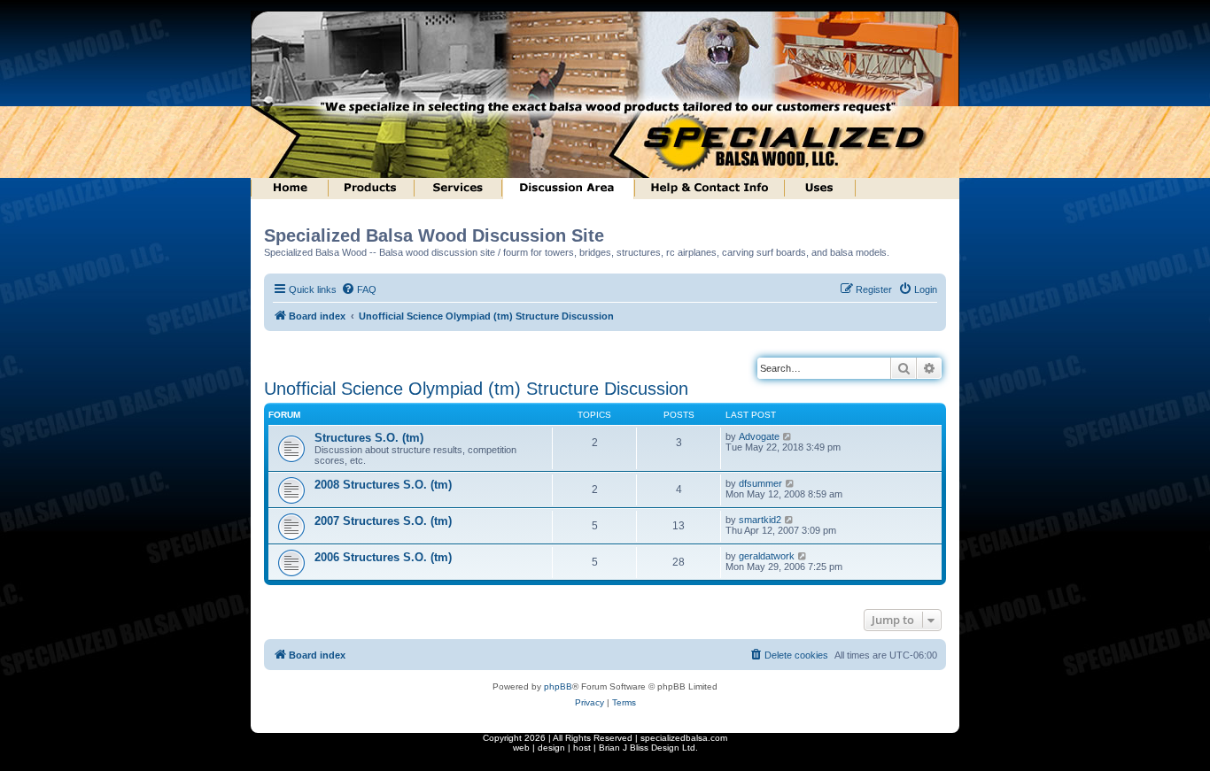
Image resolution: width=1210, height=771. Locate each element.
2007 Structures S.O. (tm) (383, 521)
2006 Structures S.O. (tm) (383, 557)
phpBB (558, 686)
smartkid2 (760, 519)
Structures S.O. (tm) (368, 437)
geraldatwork (767, 556)
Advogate (759, 436)
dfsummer (760, 483)
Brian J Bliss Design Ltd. (648, 747)
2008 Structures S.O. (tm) (383, 484)
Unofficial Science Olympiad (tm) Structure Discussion (476, 388)
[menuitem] (358, 289)
